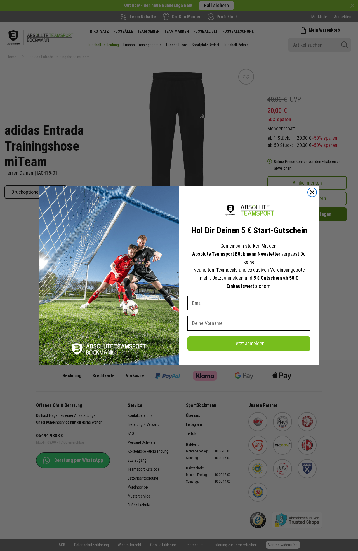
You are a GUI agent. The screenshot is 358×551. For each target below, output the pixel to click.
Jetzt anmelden (249, 343)
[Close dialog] (312, 192)
